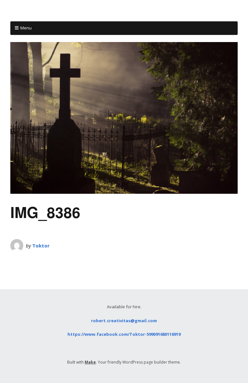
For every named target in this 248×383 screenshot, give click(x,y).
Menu (26, 28)
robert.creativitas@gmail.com (124, 320)
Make (90, 362)
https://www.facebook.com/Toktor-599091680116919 (124, 334)
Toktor (41, 245)
